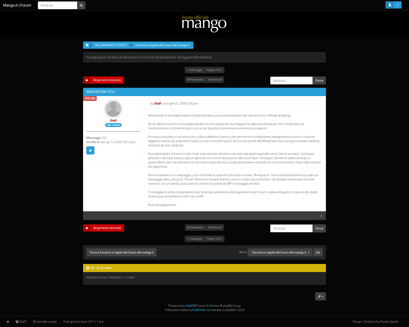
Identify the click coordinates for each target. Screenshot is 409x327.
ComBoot (369, 321)
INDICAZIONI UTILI (100, 92)
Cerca (319, 80)
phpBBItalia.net (201, 310)
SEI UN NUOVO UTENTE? (111, 45)
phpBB (189, 305)
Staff (113, 120)
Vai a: (243, 252)
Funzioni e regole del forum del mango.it (162, 45)
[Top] (321, 216)
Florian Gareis (389, 321)
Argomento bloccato (107, 80)
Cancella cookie (46, 321)
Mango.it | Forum (17, 5)
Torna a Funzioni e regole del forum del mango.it (121, 252)
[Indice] (204, 23)
